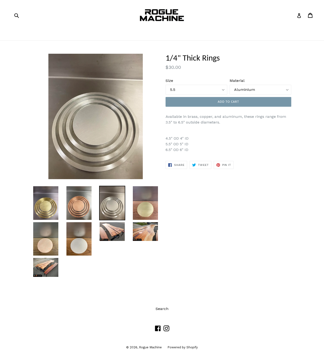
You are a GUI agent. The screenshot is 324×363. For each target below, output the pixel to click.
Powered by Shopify (182, 347)
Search (162, 308)
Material (237, 80)
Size (169, 80)
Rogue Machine (151, 347)
